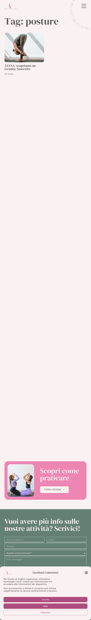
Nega (45, 606)
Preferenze (45, 612)
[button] (86, 573)
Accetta (45, 599)
